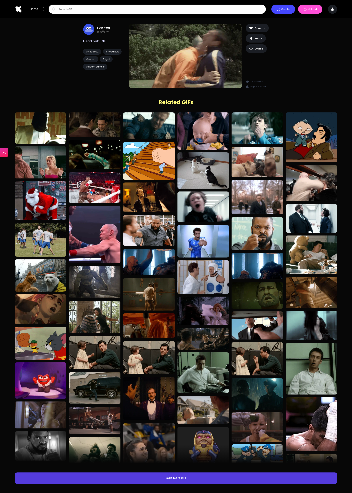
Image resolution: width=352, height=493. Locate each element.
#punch (90, 59)
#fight (106, 59)
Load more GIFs (176, 478)
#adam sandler (95, 66)
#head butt (112, 51)
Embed (258, 48)
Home (34, 9)
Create (285, 9)
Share (258, 38)
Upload (312, 9)
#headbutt (92, 51)
